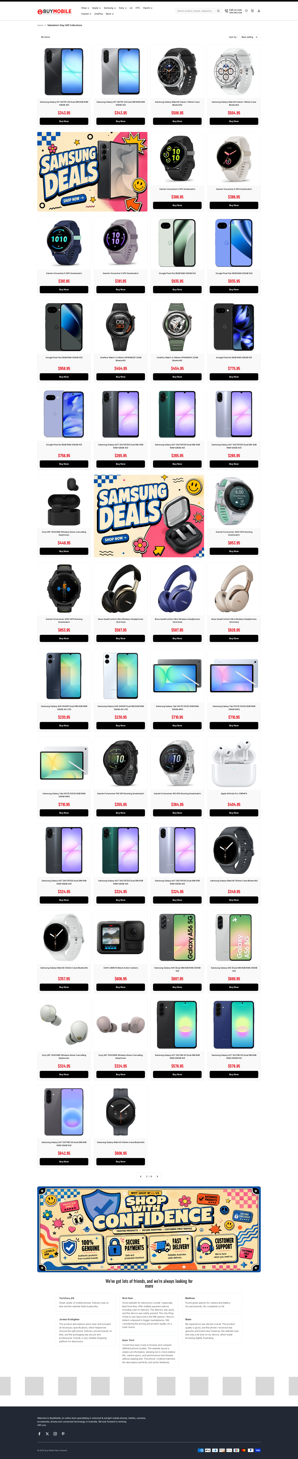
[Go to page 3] (157, 1176)
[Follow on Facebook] (39, 1434)
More (108, 13)
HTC (137, 8)
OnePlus (98, 13)
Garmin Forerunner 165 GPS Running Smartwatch (120, 793)
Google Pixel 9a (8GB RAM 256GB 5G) (234, 357)
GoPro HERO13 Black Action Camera (121, 968)
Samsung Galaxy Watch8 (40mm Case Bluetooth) (234, 880)
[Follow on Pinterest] (63, 1434)
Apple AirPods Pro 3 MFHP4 (234, 793)
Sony (121, 8)
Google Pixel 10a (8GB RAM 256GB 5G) (177, 273)
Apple (95, 8)
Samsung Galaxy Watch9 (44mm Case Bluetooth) (120, 1142)
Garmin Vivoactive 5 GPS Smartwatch (177, 189)
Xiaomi (146, 8)
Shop (84, 8)
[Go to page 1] (141, 1176)
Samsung (108, 8)
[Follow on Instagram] (55, 1434)
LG (131, 8)
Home (40, 25)
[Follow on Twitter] (47, 1434)
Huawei (85, 13)
